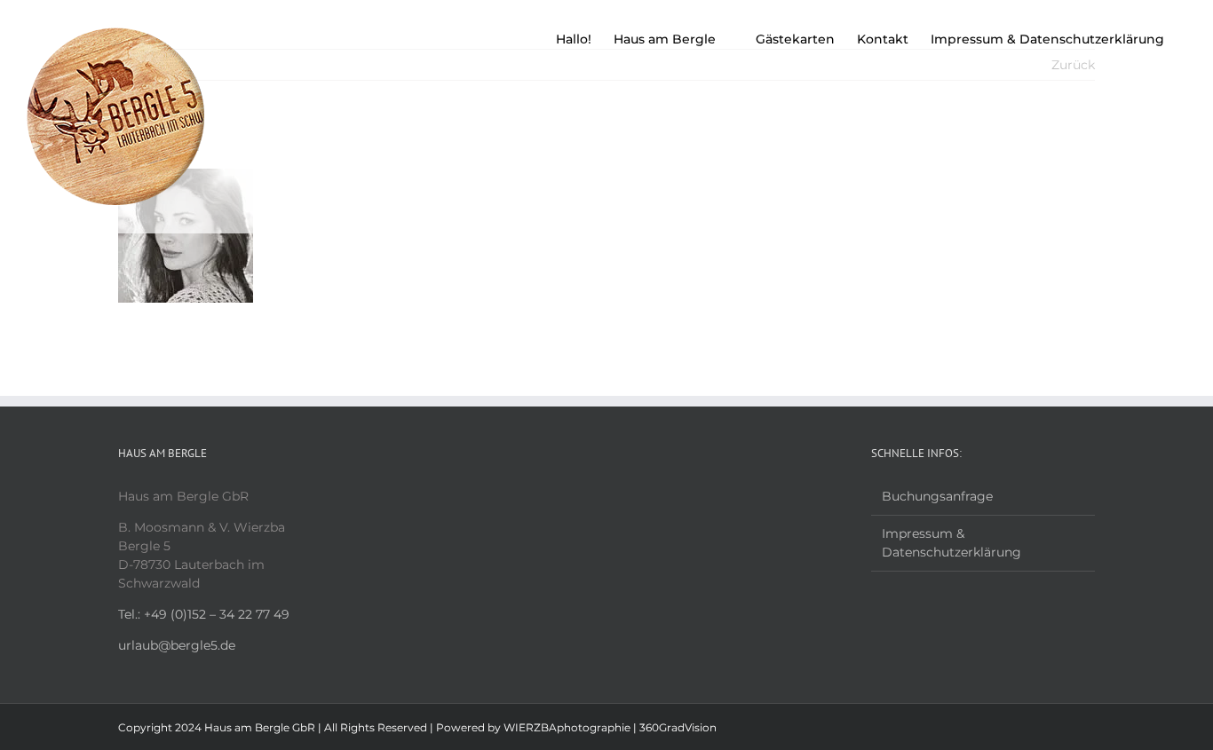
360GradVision (678, 727)
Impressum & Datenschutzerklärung (951, 542)
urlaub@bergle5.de (176, 645)
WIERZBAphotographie (566, 727)
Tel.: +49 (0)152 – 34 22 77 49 (203, 614)
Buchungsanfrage (937, 496)
